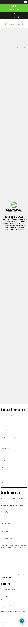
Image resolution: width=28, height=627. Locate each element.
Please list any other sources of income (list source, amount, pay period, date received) (13, 546)
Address (3, 460)
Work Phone (4, 531)
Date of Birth (4, 445)
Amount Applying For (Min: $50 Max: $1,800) (13, 498)
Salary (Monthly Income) (7, 538)
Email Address (5, 452)
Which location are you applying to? (14, 574)
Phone (5, 430)
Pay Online (14, 6)
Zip (2, 482)
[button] (25, 2)
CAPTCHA (3, 622)
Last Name (7, 423)
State (2, 475)
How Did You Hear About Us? (9, 589)
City (2, 467)
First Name (7, 415)
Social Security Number (10, 437)
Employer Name (5, 516)
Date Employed (5, 509)
